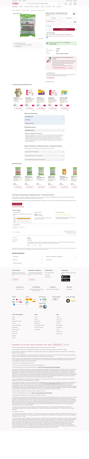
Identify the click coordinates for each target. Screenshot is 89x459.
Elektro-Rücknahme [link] (39, 344)
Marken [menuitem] (53, 6)
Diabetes (13, 319)
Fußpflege (14, 335)
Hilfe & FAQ (58, 323)
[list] (27, 25)
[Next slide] (75, 178)
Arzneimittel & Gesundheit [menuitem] (28, 6)
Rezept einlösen (37, 323)
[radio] (46, 21)
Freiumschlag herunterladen (39, 325)
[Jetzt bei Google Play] (68, 280)
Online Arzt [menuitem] (21, 6)
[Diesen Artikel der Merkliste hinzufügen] (76, 29)
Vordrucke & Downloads (38, 327)
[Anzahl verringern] (46, 29)
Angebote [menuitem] (59, 6)
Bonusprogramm (37, 321)
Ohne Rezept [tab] (53, 18)
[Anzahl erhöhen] (50, 29)
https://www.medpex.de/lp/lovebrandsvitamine (53, 383)
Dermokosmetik (15, 327)
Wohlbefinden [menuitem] (36, 6)
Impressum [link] (50, 344)
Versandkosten (59, 321)
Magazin (19, 0)
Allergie (13, 316)
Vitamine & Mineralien (25, 10)
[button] (59, 68)
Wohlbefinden (18, 10)
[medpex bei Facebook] (53, 299)
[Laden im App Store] (68, 276)
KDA (57, 51)
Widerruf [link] (27, 344)
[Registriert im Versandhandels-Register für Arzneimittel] (44, 300)
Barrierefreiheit (59, 333)
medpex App (24, 0)
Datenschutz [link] (32, 344)
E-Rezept (58, 316)
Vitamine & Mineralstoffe (16, 325)
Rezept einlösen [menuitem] (15, 6)
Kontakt (35, 316)
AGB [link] (24, 344)
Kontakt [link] (57, 329)
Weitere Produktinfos (30, 123)
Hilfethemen (75, 0)
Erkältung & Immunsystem (16, 321)
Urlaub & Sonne (15, 331)
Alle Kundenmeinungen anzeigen (18, 206)
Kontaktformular (48, 276)
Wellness (13, 337)
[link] (41, 306)
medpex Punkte (59, 331)
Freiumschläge (59, 319)
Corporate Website (15, 344)
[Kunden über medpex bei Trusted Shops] (71, 300)
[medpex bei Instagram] (55, 299)
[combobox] (43, 3)
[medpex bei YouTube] (57, 299)
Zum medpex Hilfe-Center (49, 272)
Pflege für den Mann (15, 329)
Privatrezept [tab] (69, 18)
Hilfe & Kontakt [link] (47, 274)
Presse (21, 344)
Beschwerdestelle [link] (59, 325)
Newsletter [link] (36, 319)
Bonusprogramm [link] (14, 0)
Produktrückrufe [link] (59, 327)
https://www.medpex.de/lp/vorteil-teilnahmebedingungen (49, 367)
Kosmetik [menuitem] (42, 6)
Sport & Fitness (14, 333)
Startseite (13, 10)
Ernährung (14, 323)
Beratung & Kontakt (69, 0)
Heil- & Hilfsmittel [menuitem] (48, 6)
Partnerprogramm (37, 329)
